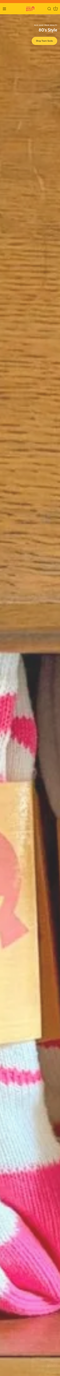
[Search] (49, 9)
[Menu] (4, 9)
